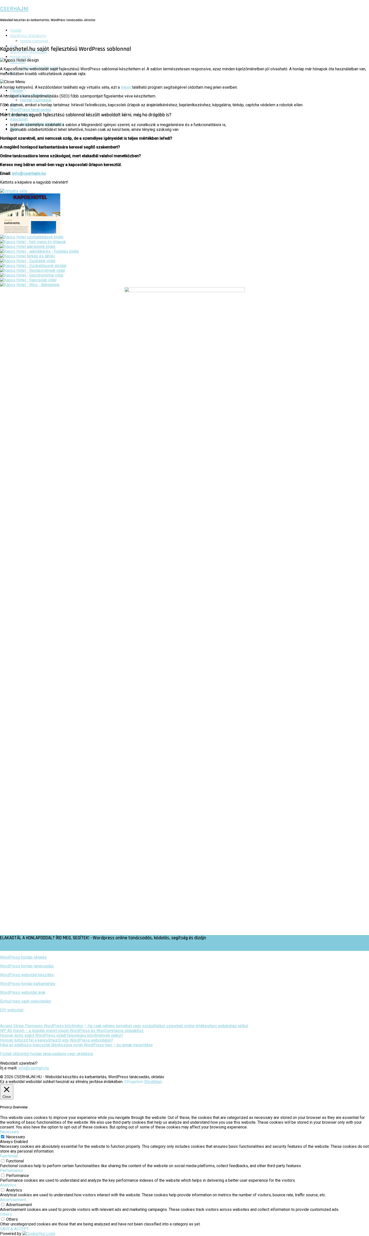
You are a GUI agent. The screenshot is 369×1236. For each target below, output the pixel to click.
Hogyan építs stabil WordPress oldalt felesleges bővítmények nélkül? (61, 1035)
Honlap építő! (20, 57)
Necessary (15, 1137)
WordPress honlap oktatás (23, 957)
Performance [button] (11, 1170)
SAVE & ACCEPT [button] (14, 1228)
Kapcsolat (19, 119)
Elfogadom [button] (133, 1081)
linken (126, 87)
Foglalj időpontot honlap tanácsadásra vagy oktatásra (46, 1053)
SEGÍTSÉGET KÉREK (14, 948)
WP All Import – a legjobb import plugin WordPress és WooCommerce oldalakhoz (72, 1030)
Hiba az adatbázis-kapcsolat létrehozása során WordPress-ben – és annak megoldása (76, 1045)
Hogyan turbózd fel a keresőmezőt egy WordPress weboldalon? (56, 1040)
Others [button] (6, 1214)
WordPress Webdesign (28, 35)
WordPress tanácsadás (30, 109)
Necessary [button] (9, 1131)
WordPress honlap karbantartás (27, 983)
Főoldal (15, 30)
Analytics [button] (8, 1185)
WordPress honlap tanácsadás (27, 966)
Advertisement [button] (13, 1199)
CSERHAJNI (14, 9)
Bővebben (153, 1081)
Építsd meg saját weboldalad (25, 1001)
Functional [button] (9, 1156)
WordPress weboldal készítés (27, 974)
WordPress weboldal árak (22, 992)
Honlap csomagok (34, 41)
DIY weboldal (11, 1010)
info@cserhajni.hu (29, 173)
